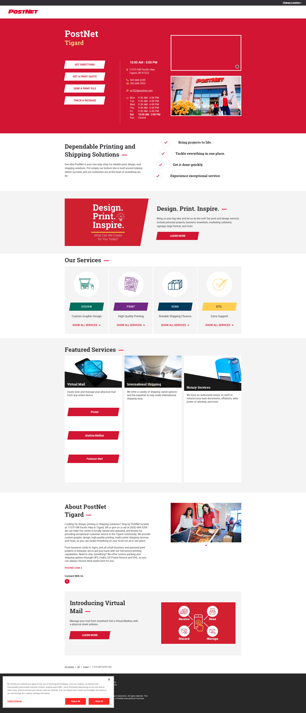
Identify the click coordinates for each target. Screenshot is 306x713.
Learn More (177, 236)
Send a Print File (84, 88)
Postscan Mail (94, 458)
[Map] (206, 53)
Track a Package (84, 100)
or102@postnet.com (141, 90)
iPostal (94, 412)
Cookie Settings (14, 701)
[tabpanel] (206, 522)
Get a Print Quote (85, 76)
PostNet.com (72, 567)
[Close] (109, 679)
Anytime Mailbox (94, 435)
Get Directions (85, 64)
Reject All (75, 701)
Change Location (291, 2)
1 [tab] (207, 546)
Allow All (99, 701)
